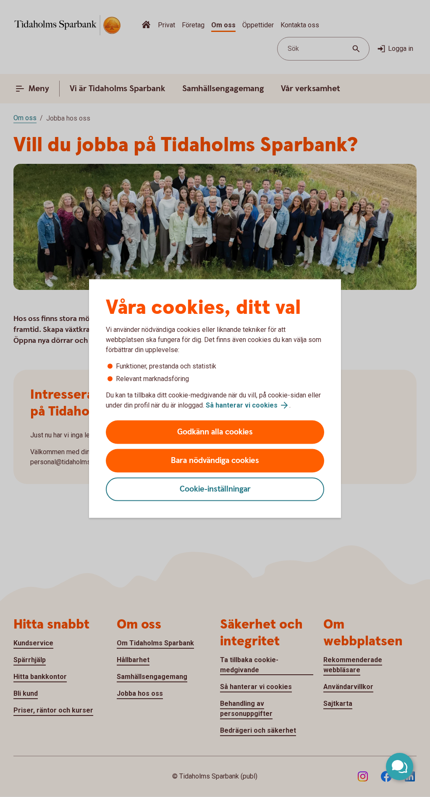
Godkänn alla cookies (215, 432)
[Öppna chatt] (399, 766)
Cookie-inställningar (215, 489)
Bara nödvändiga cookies (215, 460)
